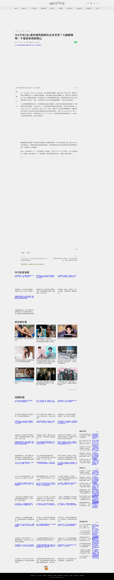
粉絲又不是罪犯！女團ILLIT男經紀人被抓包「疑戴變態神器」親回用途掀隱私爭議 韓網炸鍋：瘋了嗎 (67, 457)
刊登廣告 (32, 575)
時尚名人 (24, 8)
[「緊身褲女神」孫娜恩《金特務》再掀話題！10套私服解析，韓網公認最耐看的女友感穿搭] (95, 551)
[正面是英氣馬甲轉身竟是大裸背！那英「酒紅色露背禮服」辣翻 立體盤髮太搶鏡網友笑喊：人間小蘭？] (46, 551)
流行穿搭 (33, 8)
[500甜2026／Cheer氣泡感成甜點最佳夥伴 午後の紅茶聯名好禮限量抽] (67, 530)
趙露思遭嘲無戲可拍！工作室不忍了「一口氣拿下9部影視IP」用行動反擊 (45, 478)
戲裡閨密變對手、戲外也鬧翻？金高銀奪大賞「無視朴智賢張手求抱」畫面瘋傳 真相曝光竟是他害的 (24, 311)
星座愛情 (79, 8)
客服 (40, 575)
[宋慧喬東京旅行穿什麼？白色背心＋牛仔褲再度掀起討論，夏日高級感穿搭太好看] (95, 538)
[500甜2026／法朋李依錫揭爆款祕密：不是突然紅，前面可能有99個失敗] (67, 509)
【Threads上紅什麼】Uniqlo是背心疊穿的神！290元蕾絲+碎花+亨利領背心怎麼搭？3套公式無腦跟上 (45, 499)
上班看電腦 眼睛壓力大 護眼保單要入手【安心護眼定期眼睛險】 (24, 360)
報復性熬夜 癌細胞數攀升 (65, 338)
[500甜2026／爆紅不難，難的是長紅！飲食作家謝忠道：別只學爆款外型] (46, 509)
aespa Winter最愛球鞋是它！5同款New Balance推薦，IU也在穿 (24, 477)
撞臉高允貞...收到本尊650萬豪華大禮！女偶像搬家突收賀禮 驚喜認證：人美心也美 (45, 291)
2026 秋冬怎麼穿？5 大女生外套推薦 (85, 557)
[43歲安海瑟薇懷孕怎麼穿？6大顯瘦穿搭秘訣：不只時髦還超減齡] (95, 545)
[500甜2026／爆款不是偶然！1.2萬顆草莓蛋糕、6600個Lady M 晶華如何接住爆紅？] (25, 530)
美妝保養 (43, 8)
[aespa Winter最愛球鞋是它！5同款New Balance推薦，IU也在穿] (25, 468)
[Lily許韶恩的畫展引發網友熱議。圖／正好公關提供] (46, 65)
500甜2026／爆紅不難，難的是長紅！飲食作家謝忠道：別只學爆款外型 (45, 519)
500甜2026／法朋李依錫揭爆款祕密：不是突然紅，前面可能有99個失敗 (67, 519)
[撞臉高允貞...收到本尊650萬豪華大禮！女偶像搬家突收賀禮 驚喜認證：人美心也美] (46, 281)
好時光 (52, 8)
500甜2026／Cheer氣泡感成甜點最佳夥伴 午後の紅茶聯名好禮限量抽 (67, 539)
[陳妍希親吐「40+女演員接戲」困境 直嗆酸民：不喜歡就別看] (67, 551)
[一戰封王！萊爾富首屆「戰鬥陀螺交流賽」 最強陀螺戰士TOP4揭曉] (67, 489)
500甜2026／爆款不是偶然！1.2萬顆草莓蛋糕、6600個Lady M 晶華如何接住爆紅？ (24, 539)
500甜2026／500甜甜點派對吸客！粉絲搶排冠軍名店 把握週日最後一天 (24, 519)
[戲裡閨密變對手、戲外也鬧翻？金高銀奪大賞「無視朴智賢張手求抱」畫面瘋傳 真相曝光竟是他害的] (25, 302)
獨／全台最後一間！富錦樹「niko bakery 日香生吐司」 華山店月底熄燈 (45, 416)
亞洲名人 (29, 31)
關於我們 (76, 575)
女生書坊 (88, 8)
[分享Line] (16, 96)
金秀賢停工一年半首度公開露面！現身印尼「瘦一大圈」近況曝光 (24, 290)
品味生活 (69, 8)
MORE (97, 431)
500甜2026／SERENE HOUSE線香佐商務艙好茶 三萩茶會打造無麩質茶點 (24, 560)
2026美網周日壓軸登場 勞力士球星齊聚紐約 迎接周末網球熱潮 (45, 539)
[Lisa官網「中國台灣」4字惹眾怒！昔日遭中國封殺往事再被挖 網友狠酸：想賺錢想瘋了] (67, 468)
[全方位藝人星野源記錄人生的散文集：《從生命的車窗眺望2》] (25, 406)
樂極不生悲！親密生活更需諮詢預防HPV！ (24, 382)
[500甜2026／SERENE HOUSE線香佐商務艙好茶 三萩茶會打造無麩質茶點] (25, 551)
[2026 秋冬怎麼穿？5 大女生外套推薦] (95, 557)
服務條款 (50, 575)
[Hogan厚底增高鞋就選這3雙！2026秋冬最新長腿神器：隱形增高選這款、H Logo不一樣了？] (46, 447)
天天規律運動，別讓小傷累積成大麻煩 (24, 339)
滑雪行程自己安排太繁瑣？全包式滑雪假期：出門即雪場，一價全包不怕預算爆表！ (67, 361)
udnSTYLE (17, 31)
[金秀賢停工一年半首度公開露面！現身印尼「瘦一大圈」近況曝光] (25, 281)
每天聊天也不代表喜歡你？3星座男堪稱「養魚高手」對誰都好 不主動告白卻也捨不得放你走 (67, 436)
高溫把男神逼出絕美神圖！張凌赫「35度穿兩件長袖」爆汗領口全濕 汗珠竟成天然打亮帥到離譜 (45, 361)
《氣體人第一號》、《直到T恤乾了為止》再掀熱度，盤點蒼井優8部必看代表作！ (67, 383)
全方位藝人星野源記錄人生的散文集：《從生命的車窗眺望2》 (24, 415)
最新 (16, 8)
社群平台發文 (59, 151)
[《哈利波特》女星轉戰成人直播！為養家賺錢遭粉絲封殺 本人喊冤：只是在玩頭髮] (25, 489)
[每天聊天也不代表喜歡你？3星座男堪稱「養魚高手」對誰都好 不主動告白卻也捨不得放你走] (67, 427)
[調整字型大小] (16, 106)
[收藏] (16, 101)
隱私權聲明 (59, 575)
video (97, 8)
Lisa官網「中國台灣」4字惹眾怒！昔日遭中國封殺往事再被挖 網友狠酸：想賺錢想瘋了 (67, 478)
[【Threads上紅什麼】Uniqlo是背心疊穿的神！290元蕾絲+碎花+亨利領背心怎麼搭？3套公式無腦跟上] (46, 489)
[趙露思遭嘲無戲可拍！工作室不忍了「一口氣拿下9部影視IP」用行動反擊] (46, 468)
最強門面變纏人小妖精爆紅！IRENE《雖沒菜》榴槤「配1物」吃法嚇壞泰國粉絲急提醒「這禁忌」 (46, 340)
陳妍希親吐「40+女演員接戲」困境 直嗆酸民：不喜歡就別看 (67, 559)
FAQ (37, 575)
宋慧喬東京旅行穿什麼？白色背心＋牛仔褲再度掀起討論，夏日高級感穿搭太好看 (85, 539)
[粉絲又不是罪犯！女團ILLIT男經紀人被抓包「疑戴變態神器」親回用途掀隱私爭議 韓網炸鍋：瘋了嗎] (67, 447)
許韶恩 (28, 252)
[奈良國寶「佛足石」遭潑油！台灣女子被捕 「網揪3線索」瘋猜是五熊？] (67, 281)
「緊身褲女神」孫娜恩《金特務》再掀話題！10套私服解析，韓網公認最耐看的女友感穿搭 (85, 552)
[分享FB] (16, 91)
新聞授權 (45, 575)
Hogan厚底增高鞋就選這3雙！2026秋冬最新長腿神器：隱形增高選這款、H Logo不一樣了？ (46, 457)
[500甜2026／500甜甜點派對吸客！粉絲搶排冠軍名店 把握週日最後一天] (25, 509)
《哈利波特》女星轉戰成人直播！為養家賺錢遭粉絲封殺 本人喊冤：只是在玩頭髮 (45, 383)
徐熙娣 (23, 252)
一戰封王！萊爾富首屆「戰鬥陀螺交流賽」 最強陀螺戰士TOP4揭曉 (67, 497)
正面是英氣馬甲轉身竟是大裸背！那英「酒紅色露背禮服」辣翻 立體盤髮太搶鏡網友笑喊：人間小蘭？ (46, 560)
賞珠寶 (61, 8)
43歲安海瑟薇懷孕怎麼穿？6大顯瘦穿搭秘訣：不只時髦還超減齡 (85, 545)
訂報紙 (70, 575)
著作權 (54, 575)
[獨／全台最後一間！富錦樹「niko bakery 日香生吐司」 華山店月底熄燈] (46, 406)
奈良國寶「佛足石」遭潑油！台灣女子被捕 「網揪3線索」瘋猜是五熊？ (67, 291)
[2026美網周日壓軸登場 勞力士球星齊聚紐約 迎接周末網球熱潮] (46, 530)
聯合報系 (66, 575)
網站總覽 (82, 575)
